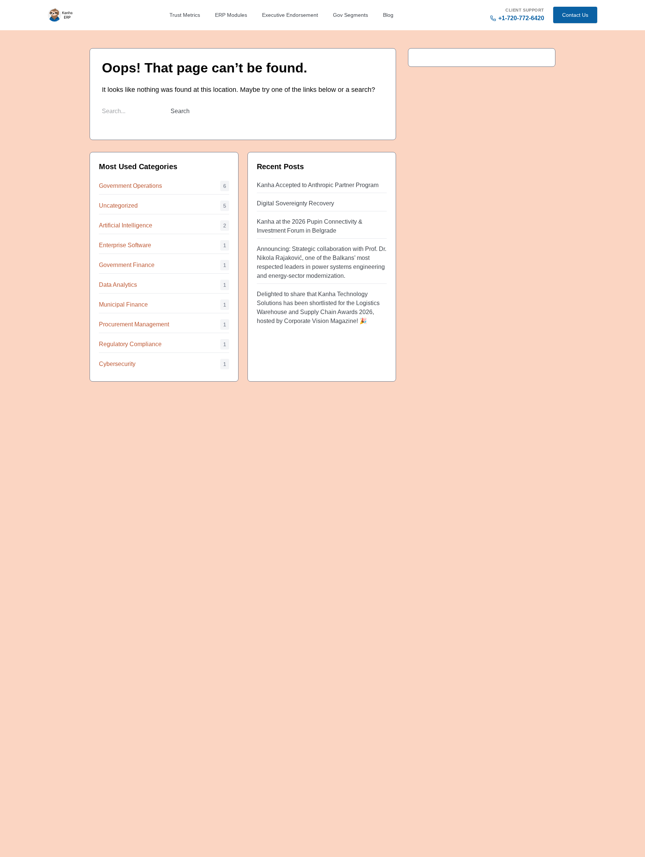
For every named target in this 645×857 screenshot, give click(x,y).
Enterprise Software (125, 245)
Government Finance (127, 265)
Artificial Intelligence (125, 225)
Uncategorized (118, 205)
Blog (388, 15)
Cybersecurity (117, 364)
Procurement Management (134, 324)
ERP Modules (231, 15)
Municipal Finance (123, 304)
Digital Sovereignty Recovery (295, 203)
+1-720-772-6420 (521, 18)
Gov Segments (350, 15)
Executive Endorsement (290, 15)
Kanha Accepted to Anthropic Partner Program (317, 185)
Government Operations (130, 186)
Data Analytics (118, 285)
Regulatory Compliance (130, 344)
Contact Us (575, 15)
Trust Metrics (184, 15)
